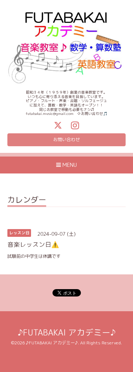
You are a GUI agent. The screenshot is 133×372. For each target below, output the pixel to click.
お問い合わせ (66, 139)
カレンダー (26, 200)
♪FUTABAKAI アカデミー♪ (67, 332)
